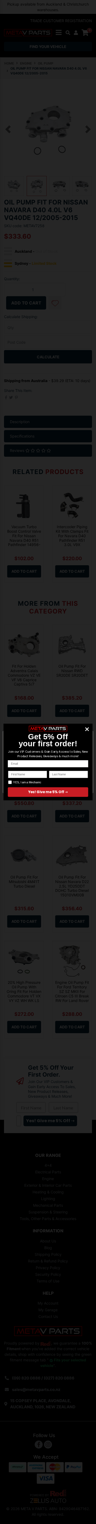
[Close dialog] (87, 729)
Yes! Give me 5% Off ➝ (48, 792)
